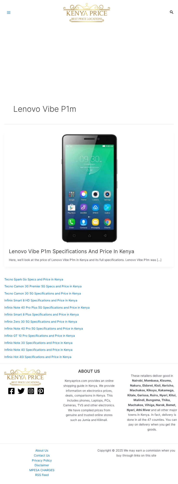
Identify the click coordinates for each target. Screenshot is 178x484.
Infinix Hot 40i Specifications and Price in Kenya (37, 357)
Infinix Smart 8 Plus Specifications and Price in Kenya (41, 314)
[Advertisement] (89, 58)
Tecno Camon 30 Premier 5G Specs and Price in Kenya (43, 286)
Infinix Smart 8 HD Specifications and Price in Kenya (40, 300)
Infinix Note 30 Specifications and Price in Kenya (38, 343)
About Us (41, 450)
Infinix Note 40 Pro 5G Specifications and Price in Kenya (43, 328)
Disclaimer (42, 465)
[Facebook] (11, 391)
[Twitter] (21, 391)
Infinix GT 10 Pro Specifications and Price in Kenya (39, 335)
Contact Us (42, 455)
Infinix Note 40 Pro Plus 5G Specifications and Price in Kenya (47, 307)
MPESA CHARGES (41, 470)
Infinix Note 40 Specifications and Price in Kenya (38, 349)
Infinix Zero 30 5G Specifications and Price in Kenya (40, 321)
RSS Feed (42, 475)
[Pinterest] (40, 391)
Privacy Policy (42, 460)
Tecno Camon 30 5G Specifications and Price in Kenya (42, 293)
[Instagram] (31, 391)
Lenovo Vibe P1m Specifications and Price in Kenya (71, 251)
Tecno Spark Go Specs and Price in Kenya (33, 279)
